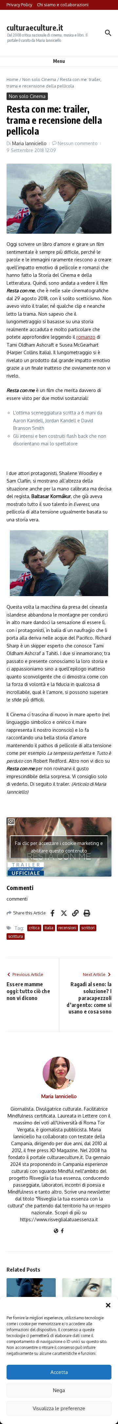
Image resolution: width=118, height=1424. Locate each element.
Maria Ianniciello (29, 143)
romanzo (85, 337)
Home (12, 79)
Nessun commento (78, 143)
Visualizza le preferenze (59, 1408)
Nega (59, 1390)
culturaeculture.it (35, 27)
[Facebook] (62, 1231)
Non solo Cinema (39, 79)
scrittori (88, 927)
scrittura (15, 936)
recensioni (67, 927)
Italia (49, 927)
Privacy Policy (19, 4)
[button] (108, 1305)
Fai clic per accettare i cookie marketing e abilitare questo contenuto (59, 847)
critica (34, 927)
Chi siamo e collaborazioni (62, 4)
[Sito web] (56, 1231)
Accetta (59, 1372)
